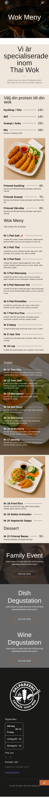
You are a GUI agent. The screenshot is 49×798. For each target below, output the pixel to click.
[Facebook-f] (6, 757)
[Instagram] (10, 757)
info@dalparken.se (12, 772)
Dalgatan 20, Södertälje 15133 (17, 767)
